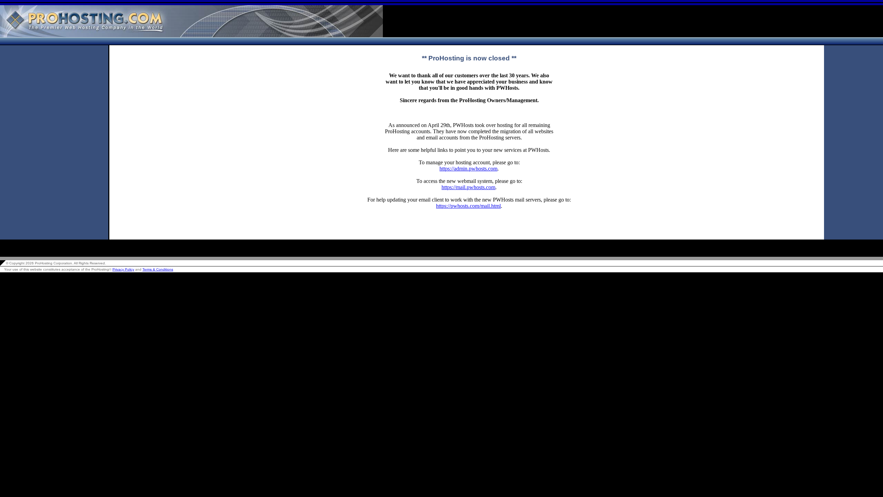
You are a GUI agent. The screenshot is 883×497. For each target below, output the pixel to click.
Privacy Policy (123, 269)
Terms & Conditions (157, 269)
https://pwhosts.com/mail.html (468, 206)
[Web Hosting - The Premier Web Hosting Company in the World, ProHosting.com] (191, 35)
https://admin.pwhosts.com (468, 169)
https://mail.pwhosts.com (468, 187)
